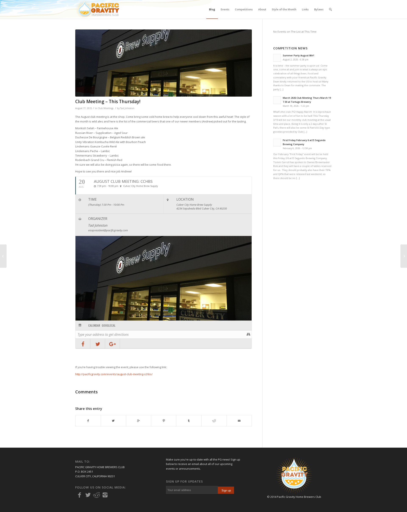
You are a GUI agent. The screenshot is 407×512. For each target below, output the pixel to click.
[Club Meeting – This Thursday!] (163, 63)
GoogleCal (109, 325)
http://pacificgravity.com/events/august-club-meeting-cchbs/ (114, 374)
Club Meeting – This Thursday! (107, 101)
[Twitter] (88, 495)
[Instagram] (105, 495)
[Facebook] (79, 495)
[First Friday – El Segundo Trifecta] (3, 256)
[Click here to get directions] (248, 334)
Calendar (94, 325)
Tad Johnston (127, 108)
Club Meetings (105, 108)
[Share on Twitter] (97, 343)
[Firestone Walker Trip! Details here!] (403, 256)
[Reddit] (96, 495)
